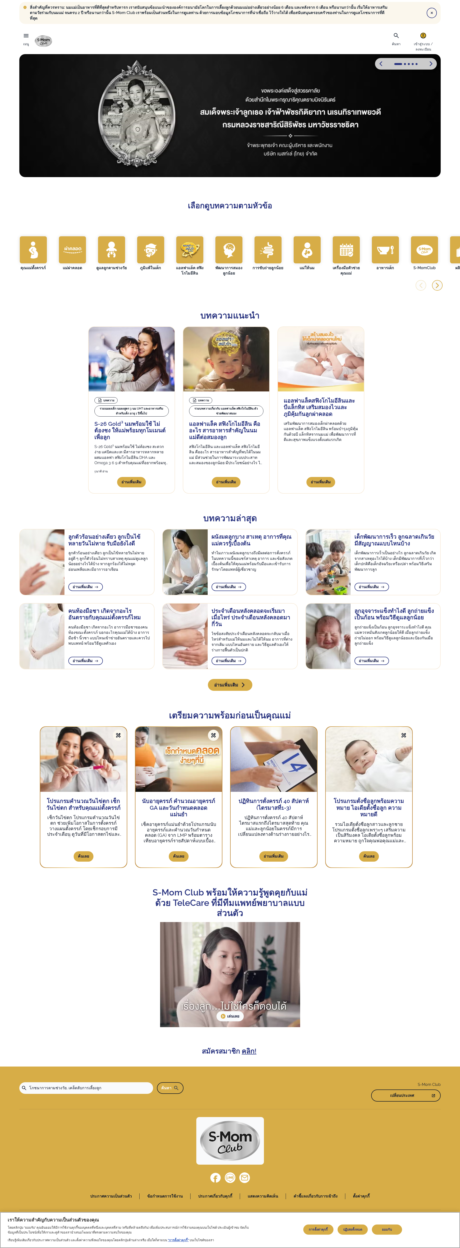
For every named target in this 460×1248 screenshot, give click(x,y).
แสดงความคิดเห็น (263, 1196)
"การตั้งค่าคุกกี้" (178, 1240)
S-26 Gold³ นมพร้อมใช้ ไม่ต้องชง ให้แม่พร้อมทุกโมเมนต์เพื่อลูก (130, 430)
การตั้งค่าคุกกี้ (318, 1229)
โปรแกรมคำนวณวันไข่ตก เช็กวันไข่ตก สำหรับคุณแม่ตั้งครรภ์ (83, 804)
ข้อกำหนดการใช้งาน (165, 1196)
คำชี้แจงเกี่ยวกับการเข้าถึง (316, 1196)
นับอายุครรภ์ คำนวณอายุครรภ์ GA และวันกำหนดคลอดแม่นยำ (178, 807)
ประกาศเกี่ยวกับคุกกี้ (215, 1196)
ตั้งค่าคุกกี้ (361, 1196)
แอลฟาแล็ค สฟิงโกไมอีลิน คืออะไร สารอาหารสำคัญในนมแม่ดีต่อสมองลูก (224, 430)
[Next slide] (437, 285)
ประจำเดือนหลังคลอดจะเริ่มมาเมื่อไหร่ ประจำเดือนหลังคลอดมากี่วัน (251, 617)
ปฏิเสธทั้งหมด (352, 1229)
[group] (33, 253)
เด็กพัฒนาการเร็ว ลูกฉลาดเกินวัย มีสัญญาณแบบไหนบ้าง (394, 540)
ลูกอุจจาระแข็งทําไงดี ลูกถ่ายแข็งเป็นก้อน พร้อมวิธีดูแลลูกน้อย (394, 614)
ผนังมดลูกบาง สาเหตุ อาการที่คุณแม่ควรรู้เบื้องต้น (251, 540)
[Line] (230, 1177)
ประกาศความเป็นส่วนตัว (111, 1196)
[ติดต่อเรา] (244, 1177)
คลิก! (249, 1051)
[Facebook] (215, 1177)
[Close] (432, 13)
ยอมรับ (387, 1229)
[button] (431, 64)
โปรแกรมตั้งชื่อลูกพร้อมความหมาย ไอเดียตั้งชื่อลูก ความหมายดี (369, 807)
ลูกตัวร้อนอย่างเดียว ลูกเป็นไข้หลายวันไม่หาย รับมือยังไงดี (104, 540)
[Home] (43, 41)
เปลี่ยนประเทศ (402, 1095)
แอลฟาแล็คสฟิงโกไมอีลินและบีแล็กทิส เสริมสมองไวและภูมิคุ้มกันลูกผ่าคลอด (319, 407)
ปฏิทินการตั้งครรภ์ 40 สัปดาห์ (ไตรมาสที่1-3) (274, 804)
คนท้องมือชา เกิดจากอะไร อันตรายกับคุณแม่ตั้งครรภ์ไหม (104, 614)
